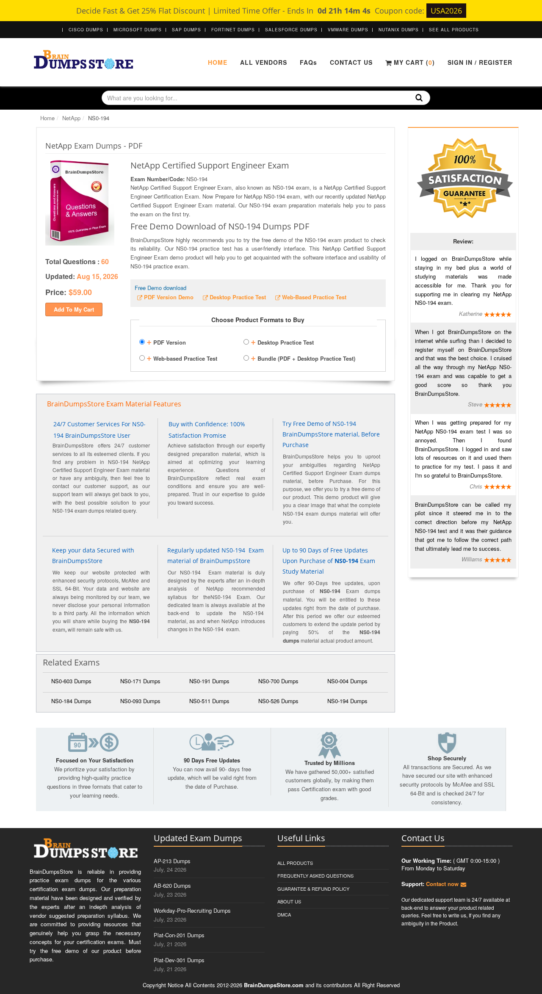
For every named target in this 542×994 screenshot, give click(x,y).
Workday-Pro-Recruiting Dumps (192, 910)
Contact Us (351, 62)
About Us (289, 901)
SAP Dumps (186, 30)
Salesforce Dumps (291, 30)
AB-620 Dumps (172, 885)
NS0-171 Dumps (140, 681)
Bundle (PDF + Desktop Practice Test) (303, 357)
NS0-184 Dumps (71, 701)
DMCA (284, 914)
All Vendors (263, 62)
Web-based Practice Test (182, 357)
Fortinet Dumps (233, 30)
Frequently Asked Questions (315, 875)
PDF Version (166, 341)
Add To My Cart (74, 309)
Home (217, 62)
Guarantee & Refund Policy (313, 888)
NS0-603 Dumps (71, 681)
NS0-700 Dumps (278, 681)
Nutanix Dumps (399, 30)
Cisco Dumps (86, 30)
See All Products (454, 30)
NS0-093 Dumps (140, 701)
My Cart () (413, 62)
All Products (295, 862)
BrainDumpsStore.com (274, 985)
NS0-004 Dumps (347, 681)
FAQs (308, 62)
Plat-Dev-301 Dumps (179, 960)
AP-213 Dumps (172, 861)
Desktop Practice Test (282, 341)
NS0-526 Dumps (278, 701)
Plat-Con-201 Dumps (179, 935)
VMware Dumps (348, 30)
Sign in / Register (480, 62)
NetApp (71, 118)
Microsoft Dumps (137, 30)
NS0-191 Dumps (209, 681)
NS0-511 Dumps (209, 701)
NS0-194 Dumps (347, 701)
